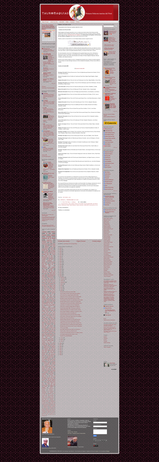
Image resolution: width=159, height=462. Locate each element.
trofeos (45, 273)
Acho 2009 (52, 251)
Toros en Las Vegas (64, 327)
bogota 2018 (52, 385)
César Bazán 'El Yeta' (109, 134)
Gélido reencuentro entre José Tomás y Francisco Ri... (71, 322)
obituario (53, 267)
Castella (44, 259)
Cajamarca (49, 240)
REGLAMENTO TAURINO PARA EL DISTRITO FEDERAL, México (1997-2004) (110, 282)
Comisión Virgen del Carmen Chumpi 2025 (109, 197)
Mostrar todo (53, 83)
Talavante (44, 298)
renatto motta (50, 373)
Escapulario (53, 319)
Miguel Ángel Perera (48, 378)
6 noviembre (46, 364)
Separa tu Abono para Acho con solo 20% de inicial (70, 319)
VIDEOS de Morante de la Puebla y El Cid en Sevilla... (70, 309)
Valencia (43, 353)
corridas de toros (47, 341)
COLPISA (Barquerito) (46, 156)
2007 (60, 344)
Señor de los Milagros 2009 (47, 340)
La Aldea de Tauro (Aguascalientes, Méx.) (48, 183)
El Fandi (49, 284)
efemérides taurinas (45, 400)
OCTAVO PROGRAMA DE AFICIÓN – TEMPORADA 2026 (110, 90)
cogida (51, 310)
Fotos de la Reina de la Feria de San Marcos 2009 (70, 314)
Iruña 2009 (44, 351)
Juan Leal (106, 251)
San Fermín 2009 (51, 327)
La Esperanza (108, 202)
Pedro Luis (107, 165)
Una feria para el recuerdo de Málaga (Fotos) (48, 69)
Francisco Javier (107, 239)
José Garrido (106, 248)
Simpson (46, 318)
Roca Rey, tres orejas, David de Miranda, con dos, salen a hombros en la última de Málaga (48, 118)
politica (51, 372)
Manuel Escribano (107, 260)
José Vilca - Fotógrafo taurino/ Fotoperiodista (76, 433)
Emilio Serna (106, 233)
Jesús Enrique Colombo (108, 246)
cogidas (53, 235)
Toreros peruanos (46, 243)
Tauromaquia (44, 392)
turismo (45, 381)
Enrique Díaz (107, 155)
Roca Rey (44, 327)
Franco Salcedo (107, 240)
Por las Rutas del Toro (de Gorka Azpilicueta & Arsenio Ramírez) (48, 218)
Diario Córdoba (46, 114)
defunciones (44, 267)
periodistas (51, 395)
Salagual (51, 413)
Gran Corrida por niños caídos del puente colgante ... (70, 293)
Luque (49, 361)
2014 (60, 267)
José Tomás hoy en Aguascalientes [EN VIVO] (69, 295)
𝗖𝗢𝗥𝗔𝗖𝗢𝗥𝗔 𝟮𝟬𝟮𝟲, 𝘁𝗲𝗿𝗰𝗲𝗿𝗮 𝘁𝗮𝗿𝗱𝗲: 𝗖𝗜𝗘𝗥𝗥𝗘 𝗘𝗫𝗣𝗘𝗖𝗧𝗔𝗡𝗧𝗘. (113, 106)
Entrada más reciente (64, 241)
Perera (53, 254)
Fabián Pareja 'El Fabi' (109, 136)
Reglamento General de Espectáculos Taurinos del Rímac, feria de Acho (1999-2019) (110, 285)
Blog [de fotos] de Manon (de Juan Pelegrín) (47, 215)
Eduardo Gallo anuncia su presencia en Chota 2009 (70, 301)
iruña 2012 (44, 331)
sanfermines (44, 271)
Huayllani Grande (108, 181)
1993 (60, 354)
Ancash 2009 (46, 362)
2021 (60, 256)
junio (61, 287)
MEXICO (47, 246)
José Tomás (44, 278)
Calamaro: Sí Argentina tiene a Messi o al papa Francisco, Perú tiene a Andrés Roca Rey (113, 40)
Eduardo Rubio (51, 414)
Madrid (45, 286)
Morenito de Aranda (107, 264)
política (49, 412)
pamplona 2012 (52, 331)
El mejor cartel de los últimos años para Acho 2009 (112, 52)
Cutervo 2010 (50, 357)
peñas (43, 300)
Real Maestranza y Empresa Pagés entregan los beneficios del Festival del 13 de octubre (48, 206)
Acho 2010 (52, 245)
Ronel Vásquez (108, 167)
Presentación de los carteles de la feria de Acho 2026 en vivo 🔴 (113, 33)
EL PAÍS (45, 107)
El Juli (51, 263)
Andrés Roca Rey (54, 21)
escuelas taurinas (45, 311)
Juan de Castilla (107, 249)
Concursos (44, 326)
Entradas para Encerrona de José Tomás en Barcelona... (71, 326)
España (44, 235)
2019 (60, 259)
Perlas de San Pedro (109, 187)
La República (44, 345)
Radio (54, 361)
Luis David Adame (107, 255)
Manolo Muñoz (107, 258)
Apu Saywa (107, 172)
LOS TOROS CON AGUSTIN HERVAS (47, 54)
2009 (60, 275)
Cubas (54, 289)
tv (48, 262)
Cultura (51, 318)
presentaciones (45, 307)
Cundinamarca (45, 338)
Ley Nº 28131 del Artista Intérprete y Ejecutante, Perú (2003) (109, 288)
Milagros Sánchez (49, 302)
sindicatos (44, 374)
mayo (61, 288)
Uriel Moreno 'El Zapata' (108, 274)
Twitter (67, 21)
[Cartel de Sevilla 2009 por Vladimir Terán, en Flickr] (79, 68)
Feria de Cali (50, 360)
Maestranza (44, 391)
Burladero (44, 86)
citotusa (51, 325)
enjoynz (97, 451)
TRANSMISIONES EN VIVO (72, 199)
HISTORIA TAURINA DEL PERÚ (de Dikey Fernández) (110, 325)
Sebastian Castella (107, 273)
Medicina (51, 297)
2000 (60, 351)
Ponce (45, 268)
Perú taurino (52, 345)
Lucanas (53, 364)
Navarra (46, 247)
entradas (46, 251)
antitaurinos (44, 249)
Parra (106, 185)
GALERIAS (44, 361)
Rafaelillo (105, 270)
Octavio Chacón (107, 267)
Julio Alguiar (107, 144)
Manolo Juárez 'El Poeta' (108, 257)
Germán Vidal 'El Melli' (108, 242)
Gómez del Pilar (108, 308)
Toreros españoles (47, 260)
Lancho (54, 405)
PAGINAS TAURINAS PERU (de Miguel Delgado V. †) (110, 329)
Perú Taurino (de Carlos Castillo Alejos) (110, 69)
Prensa (77, 21)
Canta (47, 408)
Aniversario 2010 (45, 398)
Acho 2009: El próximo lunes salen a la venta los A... (70, 329)
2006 (60, 346)
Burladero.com (66, 197)
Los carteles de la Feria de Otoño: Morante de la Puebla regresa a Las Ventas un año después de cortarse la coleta (48, 134)
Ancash (53, 347)
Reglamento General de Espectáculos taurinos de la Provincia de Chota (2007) (109, 294)
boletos (45, 386)
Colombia (44, 242)
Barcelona (51, 333)
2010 (60, 274)
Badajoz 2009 (50, 402)
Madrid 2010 (46, 292)
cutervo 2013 (52, 371)
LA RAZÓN (45, 93)
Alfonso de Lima (47, 347)
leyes (52, 299)
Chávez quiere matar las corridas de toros (68, 330)
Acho (51, 249)
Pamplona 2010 (52, 317)
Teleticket (51, 392)
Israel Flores (107, 157)
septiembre (62, 282)
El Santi (50, 408)
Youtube (43, 279)
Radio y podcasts (52, 406)
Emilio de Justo (107, 231)
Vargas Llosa (46, 346)
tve (52, 293)
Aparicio (51, 387)
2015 (60, 266)
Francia (48, 300)
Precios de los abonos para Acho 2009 (67, 291)
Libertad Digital (46, 131)
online (54, 243)
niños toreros (52, 291)
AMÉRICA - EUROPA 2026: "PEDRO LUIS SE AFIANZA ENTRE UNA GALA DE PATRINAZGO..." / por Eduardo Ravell (49, 167)
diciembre (62, 277)
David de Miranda (107, 227)
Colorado (107, 177)
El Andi (51, 338)
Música (43, 366)
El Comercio (51, 277)
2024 (60, 251)
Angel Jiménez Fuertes (110, 132)
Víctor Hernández (107, 276)
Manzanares (48, 323)
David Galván (106, 230)
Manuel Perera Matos (108, 261)
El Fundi (52, 409)
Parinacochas (50, 339)
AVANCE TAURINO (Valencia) (47, 73)
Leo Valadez (106, 254)
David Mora (44, 375)
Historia (48, 279)
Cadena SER (44, 154)
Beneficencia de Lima (47, 256)
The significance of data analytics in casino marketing (48, 50)
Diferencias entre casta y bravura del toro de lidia (109, 45)
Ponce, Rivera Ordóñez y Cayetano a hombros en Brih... (71, 311)
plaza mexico (47, 289)
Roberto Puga (52, 286)
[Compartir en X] (83, 202)
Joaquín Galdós (108, 140)
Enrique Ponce (45, 319)
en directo (53, 250)
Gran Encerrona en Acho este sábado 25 (68, 313)
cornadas (48, 236)
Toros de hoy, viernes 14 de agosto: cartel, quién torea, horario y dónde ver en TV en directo (48, 142)
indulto (54, 282)
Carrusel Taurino (64, 203)
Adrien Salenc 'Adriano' (108, 218)
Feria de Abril (80, 203)
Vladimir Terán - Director (72, 431)
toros (52, 247)
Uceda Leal (46, 407)
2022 (60, 254)
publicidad (44, 373)
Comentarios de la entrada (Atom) (70, 243)
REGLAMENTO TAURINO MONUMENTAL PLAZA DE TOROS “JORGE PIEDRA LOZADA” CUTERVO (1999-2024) (109, 299)
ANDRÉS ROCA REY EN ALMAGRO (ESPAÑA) (113, 72)
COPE (44, 147)
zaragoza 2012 (50, 396)
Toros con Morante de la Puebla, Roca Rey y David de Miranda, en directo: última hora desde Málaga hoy (48, 127)
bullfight (51, 386)
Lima (46, 245)
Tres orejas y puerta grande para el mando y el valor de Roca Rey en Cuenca (48, 149)
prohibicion (46, 293)
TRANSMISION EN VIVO (47, 303)
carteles (72, 203)
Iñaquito (44, 412)
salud (43, 408)
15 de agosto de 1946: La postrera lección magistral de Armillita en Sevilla (51, 186)
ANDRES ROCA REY (47, 241)
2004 (60, 348)
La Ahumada (52, 307)
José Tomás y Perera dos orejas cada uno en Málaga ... (71, 316)
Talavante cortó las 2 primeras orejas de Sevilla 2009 (70, 296)
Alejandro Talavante (109, 306)
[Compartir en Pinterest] (85, 202)
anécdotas (43, 393)
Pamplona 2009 (50, 336)
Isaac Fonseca (106, 243)
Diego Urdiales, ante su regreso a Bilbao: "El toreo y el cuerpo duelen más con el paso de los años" (49, 103)
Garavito (47, 413)
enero (61, 341)
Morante (53, 292)
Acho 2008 (44, 277)
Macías (43, 413)
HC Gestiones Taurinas (110, 200)
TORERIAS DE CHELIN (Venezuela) (48, 192)
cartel (69, 203)
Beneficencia (44, 388)
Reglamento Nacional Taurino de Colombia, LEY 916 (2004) (110, 292)
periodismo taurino (45, 401)
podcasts (46, 372)
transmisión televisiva (51, 380)
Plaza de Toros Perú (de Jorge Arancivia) (110, 78)
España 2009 (45, 250)
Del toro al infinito (47, 162)
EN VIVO (51, 259)
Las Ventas (51, 352)
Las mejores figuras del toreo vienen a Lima (68, 334)
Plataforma (45, 406)
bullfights (43, 387)
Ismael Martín (106, 245)
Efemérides (52, 398)
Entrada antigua (96, 241)
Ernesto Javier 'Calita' (108, 234)
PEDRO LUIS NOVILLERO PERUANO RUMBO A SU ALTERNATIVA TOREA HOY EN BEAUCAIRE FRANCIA (48, 196)
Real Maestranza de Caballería (74, 34)
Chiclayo (43, 389)
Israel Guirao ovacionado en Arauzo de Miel (48, 75)
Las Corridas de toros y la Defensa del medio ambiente (71, 324)
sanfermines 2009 (45, 343)
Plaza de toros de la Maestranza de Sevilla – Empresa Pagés (48, 203)
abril (61, 290)
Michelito (53, 362)
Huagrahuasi (44, 415)
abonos (43, 262)
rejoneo (43, 396)
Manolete (47, 409)
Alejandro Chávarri (109, 151)
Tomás (54, 311)
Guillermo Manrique (109, 179)
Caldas (51, 268)
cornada (51, 278)
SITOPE (43, 379)
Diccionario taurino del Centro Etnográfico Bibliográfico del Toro (48, 226)
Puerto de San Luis (109, 189)
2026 (60, 248)
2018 (60, 261)
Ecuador (51, 326)
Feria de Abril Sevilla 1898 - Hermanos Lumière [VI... (70, 308)
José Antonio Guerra (109, 163)
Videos (53, 232)
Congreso (44, 357)
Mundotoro (45, 67)
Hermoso (50, 389)
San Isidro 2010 (47, 337)
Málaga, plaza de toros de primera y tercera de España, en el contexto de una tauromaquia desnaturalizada (48, 110)
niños (51, 295)
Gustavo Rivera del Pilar (110, 138)
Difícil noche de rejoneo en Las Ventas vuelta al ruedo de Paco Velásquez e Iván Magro (113, 82)
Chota (43, 269)
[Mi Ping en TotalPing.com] (113, 369)
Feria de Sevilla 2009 (88, 203)
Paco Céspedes (51, 391)
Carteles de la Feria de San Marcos (67, 317)
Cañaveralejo (51, 388)
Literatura (49, 324)
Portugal (105, 341)
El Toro (43, 339)
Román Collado (107, 271)
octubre (62, 280)
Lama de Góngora (107, 252)
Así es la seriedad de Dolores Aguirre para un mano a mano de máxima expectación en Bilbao (48, 96)
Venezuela (51, 399)
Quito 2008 (44, 399)
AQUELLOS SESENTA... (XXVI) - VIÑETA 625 (51, 177)
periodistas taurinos (48, 332)
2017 (60, 262)
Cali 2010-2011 (50, 355)
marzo (61, 337)
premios (50, 269)
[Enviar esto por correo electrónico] (80, 202)
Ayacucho (44, 284)
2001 (60, 349)
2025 (60, 249)
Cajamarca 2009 (45, 296)
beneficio (45, 283)
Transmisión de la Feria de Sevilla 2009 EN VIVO (69, 321)
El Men (48, 233)
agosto (61, 283)
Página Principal (45, 21)
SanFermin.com (46, 48)
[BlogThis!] (82, 202)
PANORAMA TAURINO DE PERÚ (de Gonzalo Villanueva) (110, 94)
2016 (60, 264)
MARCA (44, 138)
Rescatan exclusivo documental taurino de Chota (69, 298)
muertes (43, 295)
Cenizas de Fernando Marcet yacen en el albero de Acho (71, 332)
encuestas (51, 407)
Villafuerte (53, 346)
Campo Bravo (108, 174)
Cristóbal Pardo (107, 224)
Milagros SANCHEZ (46, 334)
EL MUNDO (45, 100)
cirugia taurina (50, 276)
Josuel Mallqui (108, 161)
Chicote (76, 203)
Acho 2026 (62, 21)
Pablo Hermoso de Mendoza (109, 320)
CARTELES (62, 199)
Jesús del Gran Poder (47, 405)
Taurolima (51, 258)
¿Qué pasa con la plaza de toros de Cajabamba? (70, 304)
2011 (60, 272)
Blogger (107, 451)
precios (53, 279)
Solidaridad (46, 329)
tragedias (51, 283)
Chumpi (51, 374)
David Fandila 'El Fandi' (108, 228)
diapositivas (50, 393)
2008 (60, 343)
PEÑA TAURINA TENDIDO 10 (109, 116)
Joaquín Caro (108, 159)
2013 (60, 269)
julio (61, 285)
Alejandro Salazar (108, 153)
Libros (43, 358)
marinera (52, 400)
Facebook (72, 21)
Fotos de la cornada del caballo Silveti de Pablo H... (70, 306)
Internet (52, 412)
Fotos (51, 242)
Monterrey (49, 358)
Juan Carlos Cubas (109, 142)
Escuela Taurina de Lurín (110, 209)
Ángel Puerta (106, 221)
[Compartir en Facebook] (84, 202)
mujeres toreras (44, 395)
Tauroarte (107, 204)
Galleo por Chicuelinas (110, 103)
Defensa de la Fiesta (48, 238)
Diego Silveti (50, 344)
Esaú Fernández (107, 236)
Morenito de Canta (48, 365)
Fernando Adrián (107, 237)
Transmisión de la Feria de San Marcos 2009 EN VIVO (71, 303)
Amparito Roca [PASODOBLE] (66, 335)
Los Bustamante (108, 183)
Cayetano (46, 348)
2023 (60, 253)
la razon (51, 394)
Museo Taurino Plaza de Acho (109, 327)
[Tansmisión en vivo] (79, 45)
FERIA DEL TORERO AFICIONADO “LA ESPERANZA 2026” (113, 98)
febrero (62, 339)
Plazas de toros (49, 255)
